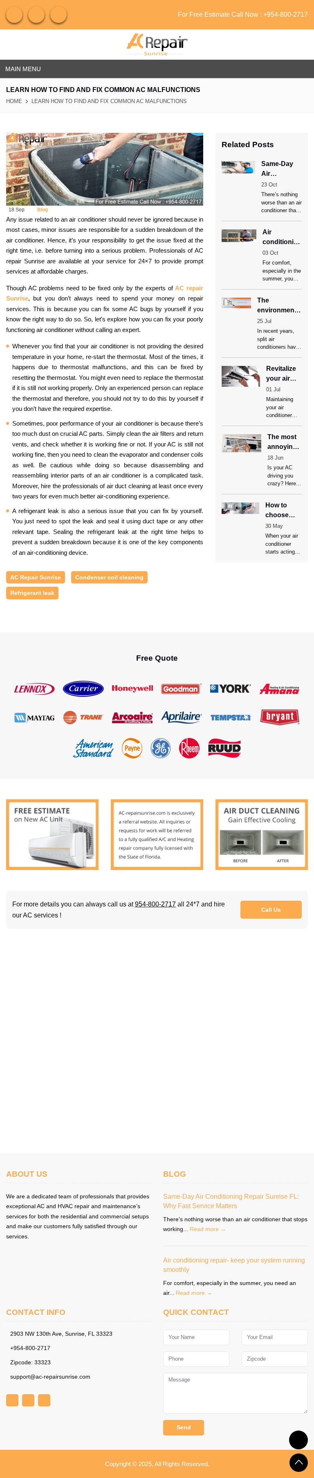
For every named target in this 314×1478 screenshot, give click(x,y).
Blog (42, 210)
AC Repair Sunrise (35, 577)
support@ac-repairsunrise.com (50, 1376)
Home (14, 101)
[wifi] (14, 15)
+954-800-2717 (285, 14)
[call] (298, 1440)
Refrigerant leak (32, 593)
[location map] (157, 1041)
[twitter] (58, 15)
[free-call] (52, 833)
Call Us (271, 909)
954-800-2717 (155, 904)
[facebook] (36, 15)
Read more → (208, 1229)
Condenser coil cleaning (109, 577)
